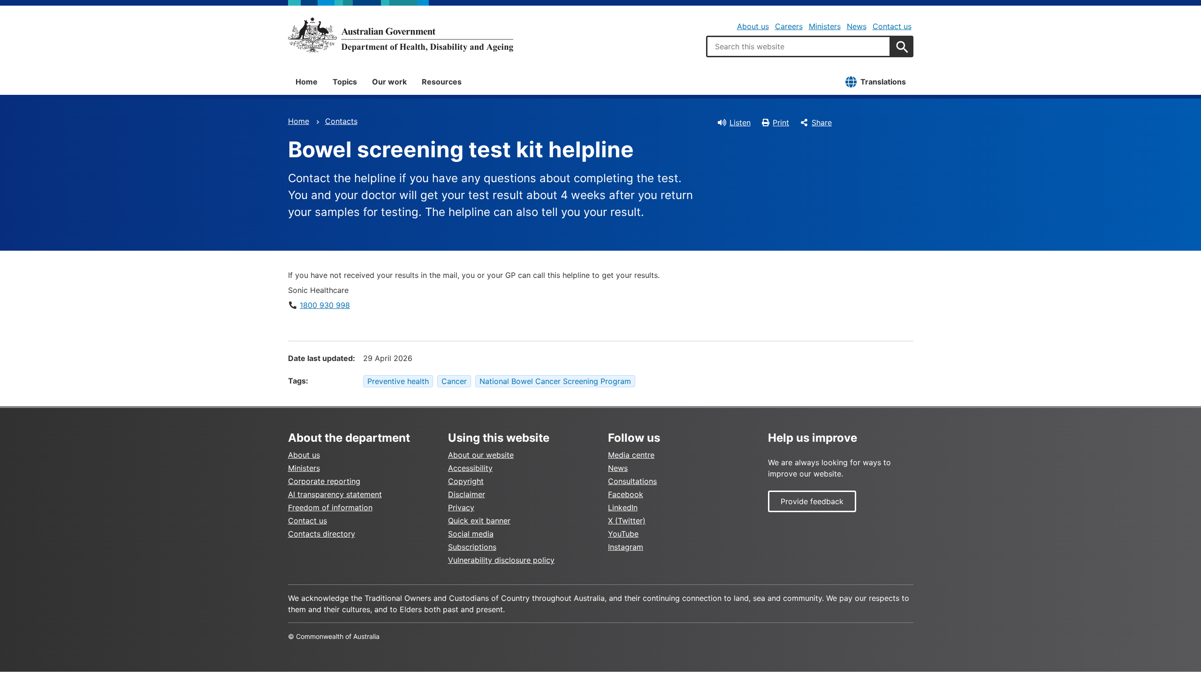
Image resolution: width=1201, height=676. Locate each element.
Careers (789, 26)
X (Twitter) (627, 520)
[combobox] (798, 46)
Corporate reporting (324, 481)
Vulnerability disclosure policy (501, 560)
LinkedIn (623, 507)
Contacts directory (321, 533)
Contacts (341, 121)
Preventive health (398, 381)
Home (307, 81)
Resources (442, 81)
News (857, 26)
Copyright (466, 481)
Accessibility (470, 468)
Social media (471, 533)
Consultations (632, 481)
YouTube (623, 533)
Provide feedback (812, 501)
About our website (481, 455)
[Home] (400, 35)
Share (822, 122)
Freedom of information (330, 507)
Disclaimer (466, 494)
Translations (883, 81)
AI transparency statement (335, 494)
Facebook (625, 494)
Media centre (631, 455)
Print (781, 122)
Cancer (454, 381)
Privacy (461, 507)
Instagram (625, 547)
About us (753, 26)
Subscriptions (472, 547)
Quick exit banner (479, 520)
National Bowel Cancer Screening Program (555, 381)
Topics (345, 81)
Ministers (825, 26)
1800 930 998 (325, 305)
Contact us (892, 26)
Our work (389, 81)
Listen (740, 122)
